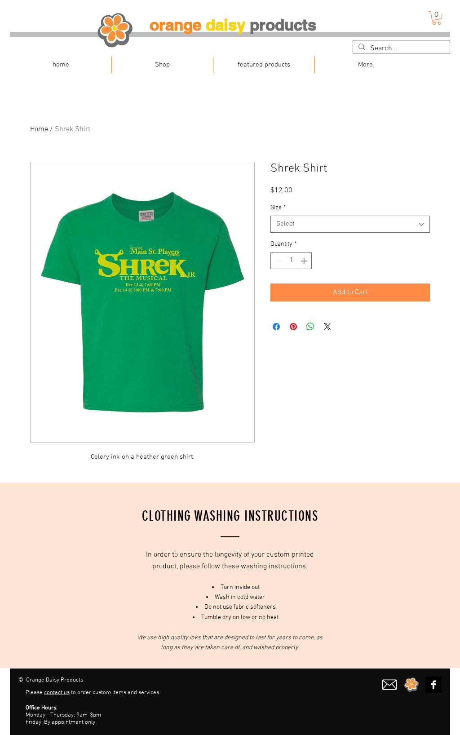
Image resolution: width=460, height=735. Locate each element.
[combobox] (350, 224)
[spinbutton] (291, 261)
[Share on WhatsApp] (310, 326)
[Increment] (304, 261)
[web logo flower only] (411, 685)
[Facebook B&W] (433, 685)
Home (39, 129)
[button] (437, 18)
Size (278, 208)
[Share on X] (327, 326)
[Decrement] (277, 261)
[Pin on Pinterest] (293, 326)
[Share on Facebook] (276, 326)
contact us (57, 692)
